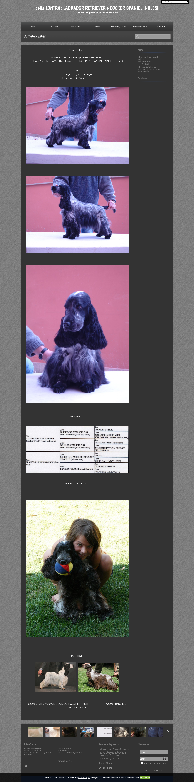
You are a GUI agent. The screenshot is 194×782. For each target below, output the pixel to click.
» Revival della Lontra (147, 67)
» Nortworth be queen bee (149, 57)
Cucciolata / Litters (118, 26)
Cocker (97, 26)
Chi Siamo (54, 26)
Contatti (161, 26)
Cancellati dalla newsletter (153, 770)
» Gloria (141, 59)
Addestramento (140, 26)
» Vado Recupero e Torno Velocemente (149, 70)
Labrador (75, 26)
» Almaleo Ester (144, 61)
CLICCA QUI (84, 778)
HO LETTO (145, 778)
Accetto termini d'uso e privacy (155, 763)
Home (32, 26)
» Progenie (144, 64)
